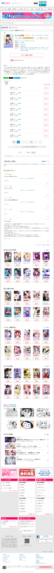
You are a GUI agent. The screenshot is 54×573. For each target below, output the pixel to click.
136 (20, 103)
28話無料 (46, 397)
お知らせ (4, 560)
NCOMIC (27, 40)
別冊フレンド (41, 503)
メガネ (47, 47)
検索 (36, 3)
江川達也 (22, 490)
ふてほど (6, 204)
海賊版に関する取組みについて (41, 563)
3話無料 (36, 281)
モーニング (40, 492)
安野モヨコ (23, 500)
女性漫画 (12, 30)
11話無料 (36, 342)
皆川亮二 (22, 492)
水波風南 (22, 508)
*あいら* (22, 40)
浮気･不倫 (26, 47)
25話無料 (27, 342)
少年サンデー (41, 484)
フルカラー (39, 49)
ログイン (46, 164)
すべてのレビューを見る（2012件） (42, 244)
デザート (40, 511)
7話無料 (36, 265)
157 (20, 108)
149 (20, 87)
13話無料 (17, 281)
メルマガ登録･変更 (6, 556)
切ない (26, 49)
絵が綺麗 (26, 50)
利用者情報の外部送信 (40, 557)
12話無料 (46, 265)
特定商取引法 (38, 556)
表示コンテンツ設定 (22, 557)
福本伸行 (22, 484)
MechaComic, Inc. (31, 571)
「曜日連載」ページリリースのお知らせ (9, 523)
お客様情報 (21, 554)
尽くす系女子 (42, 47)
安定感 (22, 50)
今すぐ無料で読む (27, 55)
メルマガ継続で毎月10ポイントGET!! (26, 531)
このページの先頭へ (49, 551)
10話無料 (27, 281)
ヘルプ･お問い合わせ (6, 561)
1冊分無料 (17, 265)
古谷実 (22, 487)
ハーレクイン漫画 (7, 488)
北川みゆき (23, 511)
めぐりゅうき (7, 238)
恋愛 (22, 47)
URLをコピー (23, 77)
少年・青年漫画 (6, 482)
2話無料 (17, 303)
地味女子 (36, 47)
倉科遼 (22, 495)
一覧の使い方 (46, 84)
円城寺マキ (23, 503)
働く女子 (22, 49)
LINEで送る (6, 77)
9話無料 (46, 342)
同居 (33, 47)
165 (20, 92)
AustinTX (6, 180)
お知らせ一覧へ (14, 526)
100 (20, 135)
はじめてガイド (5, 557)
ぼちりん (6, 192)
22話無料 (8, 342)
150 (20, 114)
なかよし (40, 508)
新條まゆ (22, 506)
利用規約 (37, 554)
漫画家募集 (38, 561)
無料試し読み (46, 303)
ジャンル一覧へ (14, 490)
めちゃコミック (5, 30)
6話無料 (36, 303)
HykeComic (23, 44)
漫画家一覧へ (32, 514)
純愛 (30, 47)
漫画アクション (42, 495)
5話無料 (7, 281)
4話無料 (7, 265)
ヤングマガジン (42, 490)
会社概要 (37, 560)
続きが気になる (32, 49)
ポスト (11, 77)
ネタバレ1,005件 (44, 35)
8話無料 (27, 358)
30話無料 (36, 397)
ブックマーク (17, 77)
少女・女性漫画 (6, 485)
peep (30, 40)
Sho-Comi (40, 500)
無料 (46, 87)
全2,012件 (38, 35)
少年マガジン (41, 487)
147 (20, 98)
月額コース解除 (22, 556)
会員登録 (4, 554)
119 (20, 119)
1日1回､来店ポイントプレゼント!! (26, 527)
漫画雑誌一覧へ (49, 514)
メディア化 (44, 49)
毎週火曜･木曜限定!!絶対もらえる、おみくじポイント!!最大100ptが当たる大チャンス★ (26, 522)
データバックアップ (22, 560)
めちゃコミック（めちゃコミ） (24, 571)
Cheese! (40, 506)
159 (20, 124)
